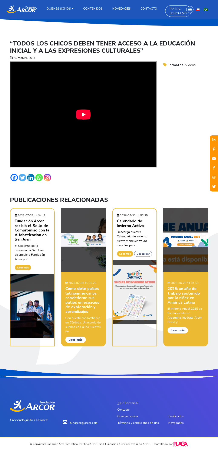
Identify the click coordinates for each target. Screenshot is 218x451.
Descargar (143, 253)
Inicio (33, 9)
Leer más (23, 267)
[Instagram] (47, 177)
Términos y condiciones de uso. (138, 423)
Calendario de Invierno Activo (130, 223)
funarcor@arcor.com (84, 423)
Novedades (121, 9)
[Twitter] (22, 177)
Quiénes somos (59, 9)
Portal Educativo (178, 11)
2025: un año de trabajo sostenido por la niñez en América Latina (184, 295)
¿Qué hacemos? (127, 403)
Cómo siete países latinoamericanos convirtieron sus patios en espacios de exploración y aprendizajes (82, 300)
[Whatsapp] (39, 177)
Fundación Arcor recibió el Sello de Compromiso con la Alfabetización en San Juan (32, 230)
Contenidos (93, 9)
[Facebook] (14, 177)
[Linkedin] (30, 177)
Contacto (149, 9)
